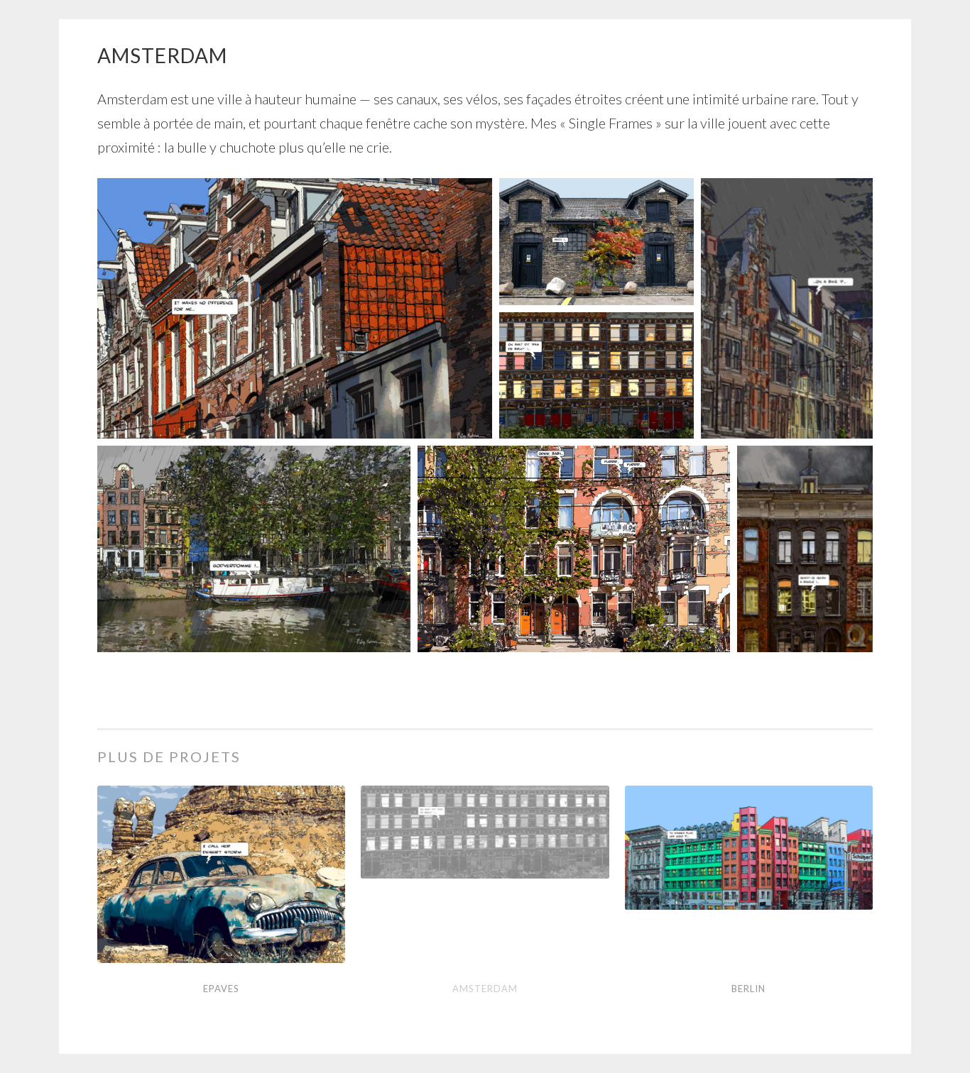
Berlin (748, 988)
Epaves (221, 988)
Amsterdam (485, 988)
